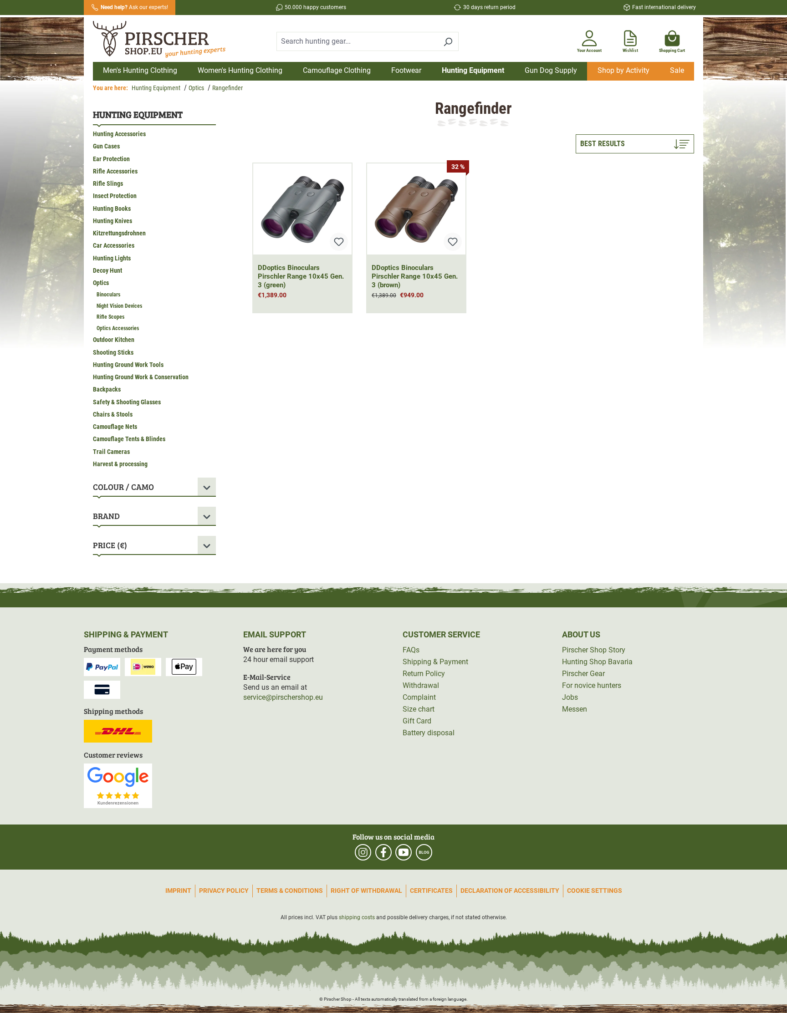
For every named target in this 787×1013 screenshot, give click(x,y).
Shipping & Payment (435, 661)
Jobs (570, 697)
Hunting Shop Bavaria (597, 661)
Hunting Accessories (119, 133)
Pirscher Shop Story (593, 650)
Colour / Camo (123, 486)
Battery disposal (429, 732)
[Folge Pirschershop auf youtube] (403, 852)
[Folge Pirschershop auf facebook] (383, 852)
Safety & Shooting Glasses (127, 402)
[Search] (448, 41)
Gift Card (417, 721)
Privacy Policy (224, 890)
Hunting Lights (112, 258)
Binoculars (108, 294)
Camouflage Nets (115, 426)
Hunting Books (112, 208)
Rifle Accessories (115, 171)
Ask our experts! (134, 7)
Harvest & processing (120, 464)
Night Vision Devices (119, 306)
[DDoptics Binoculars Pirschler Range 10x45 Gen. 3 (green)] (302, 209)
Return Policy (424, 673)
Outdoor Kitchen (113, 339)
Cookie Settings (594, 890)
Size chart (418, 709)
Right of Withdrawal (366, 890)
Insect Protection (115, 195)
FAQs (411, 650)
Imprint (178, 890)
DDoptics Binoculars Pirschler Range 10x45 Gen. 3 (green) (301, 276)
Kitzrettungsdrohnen (119, 233)
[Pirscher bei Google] (117, 785)
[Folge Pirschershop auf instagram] (363, 852)
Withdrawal (421, 685)
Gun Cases (106, 146)
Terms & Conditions (289, 890)
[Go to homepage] (165, 39)
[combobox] (357, 41)
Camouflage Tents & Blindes (129, 439)
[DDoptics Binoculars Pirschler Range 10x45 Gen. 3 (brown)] (416, 209)
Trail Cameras (111, 451)
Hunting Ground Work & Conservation (141, 377)
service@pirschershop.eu (283, 697)
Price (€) (110, 545)
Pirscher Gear (583, 673)
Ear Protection (111, 159)
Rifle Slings (108, 183)
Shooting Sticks (113, 352)
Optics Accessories (118, 328)
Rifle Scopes (110, 317)
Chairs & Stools (113, 414)
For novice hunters (591, 685)
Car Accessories (113, 245)
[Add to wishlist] (339, 242)
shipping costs (357, 917)
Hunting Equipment (138, 114)
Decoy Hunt (107, 270)
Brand (106, 515)
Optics (101, 282)
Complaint (419, 697)
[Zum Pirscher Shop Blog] (424, 852)
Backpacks (107, 389)
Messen (574, 709)
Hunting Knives (112, 220)
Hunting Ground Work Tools (128, 364)
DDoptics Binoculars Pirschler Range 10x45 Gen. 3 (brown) (415, 276)
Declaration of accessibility (509, 890)
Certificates (431, 890)
